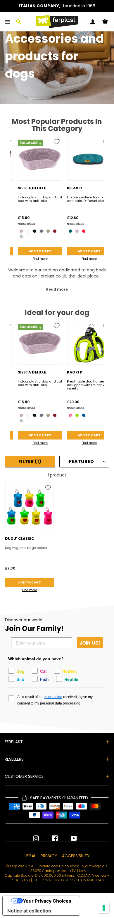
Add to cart (40, 251)
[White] (28, 231)
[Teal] (70, 231)
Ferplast (14, 742)
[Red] (84, 231)
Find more (40, 259)
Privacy (49, 856)
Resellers (14, 759)
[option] (57, 6)
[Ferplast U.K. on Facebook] (50, 838)
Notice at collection (29, 911)
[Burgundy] (55, 231)
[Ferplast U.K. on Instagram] (36, 838)
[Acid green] (77, 415)
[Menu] (7, 21)
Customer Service (24, 776)
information (53, 697)
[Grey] (41, 231)
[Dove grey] (48, 231)
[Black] (34, 231)
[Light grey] (21, 236)
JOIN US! (90, 642)
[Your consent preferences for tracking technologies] (103, 907)
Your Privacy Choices (47, 901)
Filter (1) (29, 461)
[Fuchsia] (70, 415)
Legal (30, 856)
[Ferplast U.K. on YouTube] (69, 838)
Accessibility (76, 856)
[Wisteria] (21, 231)
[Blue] (84, 415)
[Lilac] (77, 231)
